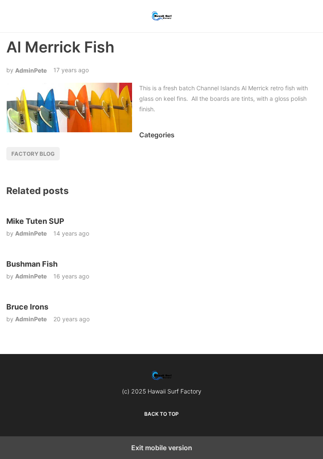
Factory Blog (33, 153)
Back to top (161, 414)
